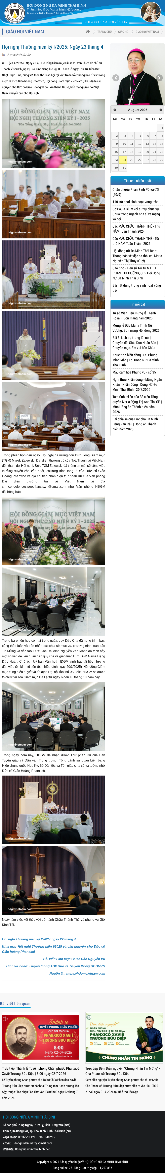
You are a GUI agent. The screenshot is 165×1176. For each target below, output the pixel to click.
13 (147, 143)
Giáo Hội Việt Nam (147, 32)
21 (154, 151)
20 (147, 151)
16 (116, 151)
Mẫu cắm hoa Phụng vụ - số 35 (134, 372)
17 (124, 151)
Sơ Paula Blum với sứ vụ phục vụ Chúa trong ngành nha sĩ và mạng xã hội (136, 213)
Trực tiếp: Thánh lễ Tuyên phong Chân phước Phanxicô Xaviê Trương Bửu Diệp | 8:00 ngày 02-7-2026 (40, 1071)
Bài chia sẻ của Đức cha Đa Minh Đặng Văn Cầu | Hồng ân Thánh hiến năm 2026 (135, 424)
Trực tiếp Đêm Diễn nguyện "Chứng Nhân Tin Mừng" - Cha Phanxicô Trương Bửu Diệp (122, 1071)
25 (131, 159)
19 (139, 151)
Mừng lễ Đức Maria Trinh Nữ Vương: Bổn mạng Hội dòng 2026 (136, 328)
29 (161, 159)
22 (161, 151)
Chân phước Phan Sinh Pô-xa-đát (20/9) (136, 192)
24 (124, 159)
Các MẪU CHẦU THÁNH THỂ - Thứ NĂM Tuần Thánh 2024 (136, 229)
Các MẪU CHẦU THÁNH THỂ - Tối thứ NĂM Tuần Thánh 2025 (136, 241)
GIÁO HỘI (123, 32)
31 (124, 167)
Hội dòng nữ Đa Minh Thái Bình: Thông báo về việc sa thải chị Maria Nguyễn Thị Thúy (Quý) (137, 255)
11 (131, 143)
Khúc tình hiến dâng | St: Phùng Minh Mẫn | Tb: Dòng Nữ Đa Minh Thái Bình (136, 359)
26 (139, 159)
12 (139, 143)
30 (116, 167)
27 (147, 159)
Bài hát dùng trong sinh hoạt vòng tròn (137, 288)
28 (154, 159)
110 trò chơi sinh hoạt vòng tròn (136, 201)
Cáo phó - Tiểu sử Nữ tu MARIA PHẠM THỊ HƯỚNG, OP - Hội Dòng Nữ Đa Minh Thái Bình (136, 273)
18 (131, 151)
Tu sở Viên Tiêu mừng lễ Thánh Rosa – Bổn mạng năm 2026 (134, 315)
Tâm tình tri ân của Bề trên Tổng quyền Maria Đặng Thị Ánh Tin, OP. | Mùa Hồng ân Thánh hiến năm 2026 (137, 404)
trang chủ (104, 32)
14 (154, 143)
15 (161, 143)
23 (116, 159)
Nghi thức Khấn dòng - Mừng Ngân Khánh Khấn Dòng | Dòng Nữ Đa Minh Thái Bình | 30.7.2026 (137, 384)
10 (124, 143)
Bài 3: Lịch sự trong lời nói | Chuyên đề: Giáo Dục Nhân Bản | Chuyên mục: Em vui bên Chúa (135, 342)
